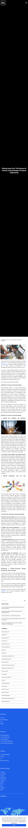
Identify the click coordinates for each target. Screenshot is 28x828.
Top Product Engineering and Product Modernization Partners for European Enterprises (13, 608)
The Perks (2, 756)
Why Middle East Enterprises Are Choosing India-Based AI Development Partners (12, 612)
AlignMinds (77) (4, 634)
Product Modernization (5, 737)
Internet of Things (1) (5, 689)
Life (1, 758)
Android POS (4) (4, 640)
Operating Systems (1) (5, 637)
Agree (14, 825)
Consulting (2, 771)
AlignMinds (3, 590)
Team (1, 721)
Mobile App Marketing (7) (6, 695)
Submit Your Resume (4, 760)
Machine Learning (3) (5, 692)
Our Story (2, 717)
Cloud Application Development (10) (8, 656)
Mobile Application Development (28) (8, 698)
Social (1, 789)
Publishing (2, 775)
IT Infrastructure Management (6, 741)
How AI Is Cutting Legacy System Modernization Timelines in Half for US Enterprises (13, 619)
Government (2, 779)
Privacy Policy (21, 821)
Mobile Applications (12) (6, 701)
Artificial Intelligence (4, 739)
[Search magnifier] (25, 600)
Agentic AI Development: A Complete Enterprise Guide (11, 615)
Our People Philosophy (5, 754)
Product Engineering (4, 735)
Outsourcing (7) (4, 674)
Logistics (2, 781)
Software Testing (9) (5, 662)
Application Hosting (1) (6, 643)
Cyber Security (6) (5, 671)
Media (1, 783)
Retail (1, 785)
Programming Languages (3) (6, 677)
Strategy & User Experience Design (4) (8, 665)
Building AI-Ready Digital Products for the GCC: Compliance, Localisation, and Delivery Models (12, 623)
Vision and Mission (4, 719)
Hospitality (2, 787)
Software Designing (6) (6, 683)
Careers (2, 751)
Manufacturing (3, 777)
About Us (3, 714)
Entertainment (3, 773)
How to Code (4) (4, 686)
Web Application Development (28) (8, 668)
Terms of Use (14, 822)
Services (2, 731)
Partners (2, 723)
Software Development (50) (6, 659)
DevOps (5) (3, 680)
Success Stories (5, 768)
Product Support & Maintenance (6, 743)
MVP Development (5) (5, 631)
